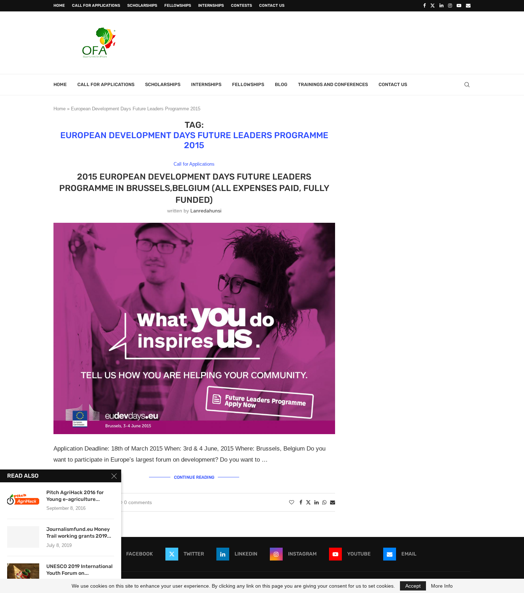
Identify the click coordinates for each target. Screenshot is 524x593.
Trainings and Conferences (333, 84)
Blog (281, 84)
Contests (241, 5)
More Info (442, 585)
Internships (211, 5)
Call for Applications (96, 5)
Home (59, 5)
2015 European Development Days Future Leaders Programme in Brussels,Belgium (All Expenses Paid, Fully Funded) (194, 188)
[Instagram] (450, 5)
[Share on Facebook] (300, 502)
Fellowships (177, 5)
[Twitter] (432, 5)
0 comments (138, 502)
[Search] (467, 84)
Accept (413, 586)
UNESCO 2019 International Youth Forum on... (79, 569)
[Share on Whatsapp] (324, 502)
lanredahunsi (205, 210)
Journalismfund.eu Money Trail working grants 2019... (78, 532)
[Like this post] (291, 502)
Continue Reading (194, 477)
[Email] (468, 5)
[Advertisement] (341, 42)
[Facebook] (424, 5)
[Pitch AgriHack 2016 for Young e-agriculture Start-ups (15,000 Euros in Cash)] (23, 500)
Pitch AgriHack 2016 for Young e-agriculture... (75, 495)
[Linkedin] (441, 5)
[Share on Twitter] (308, 502)
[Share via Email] (332, 502)
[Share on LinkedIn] (316, 502)
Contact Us (271, 5)
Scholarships (142, 5)
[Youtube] (459, 5)
